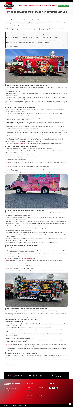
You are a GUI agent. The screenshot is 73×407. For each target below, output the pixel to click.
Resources (54, 5)
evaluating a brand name (29, 258)
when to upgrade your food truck (54, 333)
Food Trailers (39, 5)
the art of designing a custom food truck (19, 143)
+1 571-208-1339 (7, 1)
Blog (39, 390)
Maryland (40, 395)
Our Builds (41, 387)
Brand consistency (9, 154)
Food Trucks (32, 5)
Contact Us (41, 392)
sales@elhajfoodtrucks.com (18, 1)
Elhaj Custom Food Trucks (14, 405)
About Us (25, 5)
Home (20, 5)
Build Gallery (47, 5)
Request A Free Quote (63, 5)
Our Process (30, 392)
